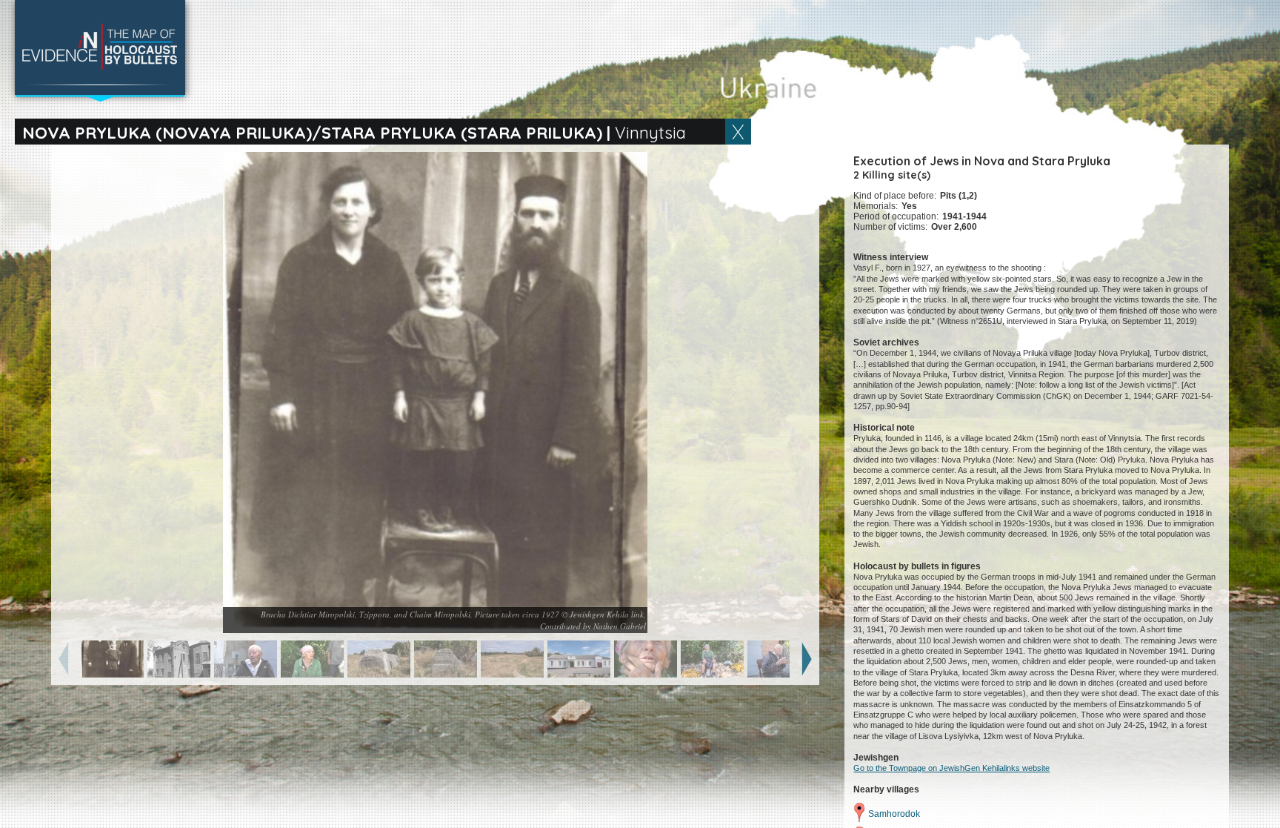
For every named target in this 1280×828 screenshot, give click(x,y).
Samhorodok (894, 814)
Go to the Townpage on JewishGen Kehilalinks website (951, 768)
